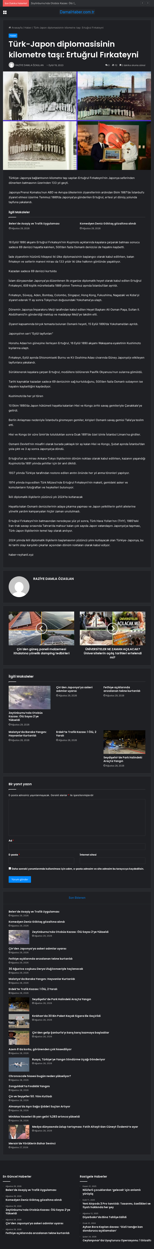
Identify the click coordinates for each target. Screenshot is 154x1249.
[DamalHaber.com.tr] (77, 11)
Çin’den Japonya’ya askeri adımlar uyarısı (74, 689)
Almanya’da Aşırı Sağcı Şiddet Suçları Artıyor (39, 1106)
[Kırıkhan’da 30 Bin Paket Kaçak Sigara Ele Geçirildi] (19, 1021)
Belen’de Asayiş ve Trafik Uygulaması (34, 223)
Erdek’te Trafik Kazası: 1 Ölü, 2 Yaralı (76, 733)
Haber (28, 27)
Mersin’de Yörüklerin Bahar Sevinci (32, 1143)
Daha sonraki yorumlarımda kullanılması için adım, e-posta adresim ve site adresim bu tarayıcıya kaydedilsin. (78, 868)
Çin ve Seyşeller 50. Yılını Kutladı (30, 1096)
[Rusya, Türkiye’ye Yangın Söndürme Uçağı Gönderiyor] (19, 1065)
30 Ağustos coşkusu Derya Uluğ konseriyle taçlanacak (46, 969)
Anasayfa (16, 27)
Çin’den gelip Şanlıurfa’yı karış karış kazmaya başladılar (70, 1032)
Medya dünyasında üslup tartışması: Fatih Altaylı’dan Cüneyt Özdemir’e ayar (85, 1127)
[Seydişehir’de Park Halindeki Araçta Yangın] (124, 742)
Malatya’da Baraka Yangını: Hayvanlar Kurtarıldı (28, 733)
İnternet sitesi (88, 854)
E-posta (14, 854)
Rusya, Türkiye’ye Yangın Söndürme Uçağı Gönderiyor (68, 1059)
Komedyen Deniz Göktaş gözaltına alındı (108, 223)
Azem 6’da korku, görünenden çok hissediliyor (40, 1049)
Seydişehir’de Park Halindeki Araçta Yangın (122, 759)
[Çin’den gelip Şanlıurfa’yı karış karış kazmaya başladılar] (19, 1038)
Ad (11, 840)
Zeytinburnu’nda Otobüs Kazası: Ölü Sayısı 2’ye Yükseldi (63, 3)
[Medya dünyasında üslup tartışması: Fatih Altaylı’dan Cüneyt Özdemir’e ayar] (19, 1132)
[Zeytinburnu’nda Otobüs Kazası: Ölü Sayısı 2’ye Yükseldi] (30, 697)
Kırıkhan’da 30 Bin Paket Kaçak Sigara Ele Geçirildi (66, 1016)
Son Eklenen (77, 897)
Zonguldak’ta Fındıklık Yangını (29, 1086)
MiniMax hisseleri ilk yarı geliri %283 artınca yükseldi (44, 1116)
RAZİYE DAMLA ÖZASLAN (53, 578)
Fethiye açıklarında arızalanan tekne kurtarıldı (121, 689)
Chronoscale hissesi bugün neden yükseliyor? (40, 1076)
